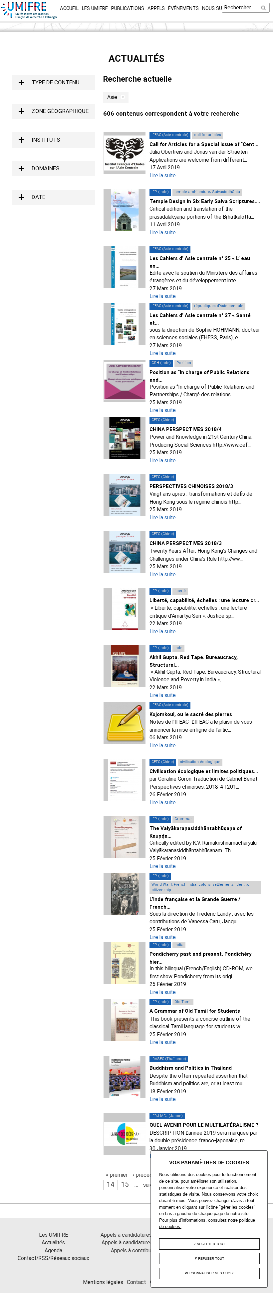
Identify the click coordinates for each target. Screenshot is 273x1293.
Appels (156, 8)
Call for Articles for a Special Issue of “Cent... (203, 144)
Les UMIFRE (95, 8)
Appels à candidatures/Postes (137, 1242)
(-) (121, 97)
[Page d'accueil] (29, 17)
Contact (136, 1282)
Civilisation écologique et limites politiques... (203, 771)
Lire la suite (162, 175)
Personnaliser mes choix (209, 1273)
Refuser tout (210, 1258)
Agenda (53, 1250)
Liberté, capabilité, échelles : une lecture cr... (204, 600)
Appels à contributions (136, 1250)
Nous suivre (217, 8)
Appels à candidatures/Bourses (137, 1235)
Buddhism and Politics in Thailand (190, 1068)
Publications (127, 8)
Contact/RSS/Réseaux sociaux (53, 1258)
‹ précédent (146, 1175)
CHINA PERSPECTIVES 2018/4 (185, 429)
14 (110, 1184)
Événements (183, 8)
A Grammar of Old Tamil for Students (194, 1011)
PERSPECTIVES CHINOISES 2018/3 (191, 486)
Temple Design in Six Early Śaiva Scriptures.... (204, 201)
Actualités (53, 1242)
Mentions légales (103, 1282)
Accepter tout (210, 1244)
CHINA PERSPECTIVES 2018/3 (185, 543)
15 (125, 1184)
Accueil (69, 8)
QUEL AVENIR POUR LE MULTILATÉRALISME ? (203, 1125)
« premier (117, 1175)
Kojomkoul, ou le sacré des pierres (190, 714)
